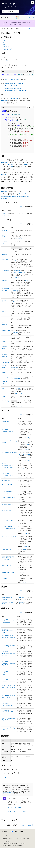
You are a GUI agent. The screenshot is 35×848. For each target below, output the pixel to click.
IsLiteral (4, 318)
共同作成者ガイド (8, 793)
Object (7, 79)
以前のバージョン (13, 839)
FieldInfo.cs (9, 61)
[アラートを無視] (32, 2)
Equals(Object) (6, 421)
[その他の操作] (32, 28)
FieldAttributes (15, 332)
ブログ (22, 839)
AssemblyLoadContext (20, 272)
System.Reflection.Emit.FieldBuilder (15, 90)
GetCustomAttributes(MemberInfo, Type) (8, 672)
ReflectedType (6, 401)
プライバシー (4, 841)
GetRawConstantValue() (8, 497)
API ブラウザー (15, 28)
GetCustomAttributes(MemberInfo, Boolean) (8, 653)
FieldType (4, 254)
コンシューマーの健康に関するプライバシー (12, 843)
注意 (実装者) (6, 46)
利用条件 (3, 845)
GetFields (27, 164)
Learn (3, 28)
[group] (17, 74)
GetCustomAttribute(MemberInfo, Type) (8, 630)
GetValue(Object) (24, 194)
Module (4, 388)
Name (3, 396)
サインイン (31, 17)
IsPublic (4, 341)
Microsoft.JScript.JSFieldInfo (13, 88)
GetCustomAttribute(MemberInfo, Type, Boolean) (8, 620)
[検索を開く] (25, 17)
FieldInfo (4, 100)
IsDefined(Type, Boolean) (9, 536)
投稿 (28, 839)
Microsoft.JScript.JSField (12, 86)
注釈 (4, 44)
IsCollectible (5, 270)
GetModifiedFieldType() (8, 485)
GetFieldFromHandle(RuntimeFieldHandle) (8, 475)
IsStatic (4, 372)
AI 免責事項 (4, 839)
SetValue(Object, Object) (8, 566)
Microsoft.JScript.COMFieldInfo (14, 84)
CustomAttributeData (24, 454)
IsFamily (4, 280)
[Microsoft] (17, 17)
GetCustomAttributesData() (9, 452)
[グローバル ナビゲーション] (1, 17)
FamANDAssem (15, 290)
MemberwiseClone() (7, 549)
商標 (9, 845)
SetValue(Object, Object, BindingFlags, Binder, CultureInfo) (8, 557)
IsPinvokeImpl (6, 330)
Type (28, 444)
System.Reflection (11, 57)
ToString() (4, 578)
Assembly (13, 261)
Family (26, 280)
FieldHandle (5, 248)
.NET (8, 28)
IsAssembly (5, 259)
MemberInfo (15, 79)
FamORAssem (14, 302)
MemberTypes (16, 378)
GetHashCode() (6, 480)
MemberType (5, 377)
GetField (10, 167)
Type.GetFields (13, 98)
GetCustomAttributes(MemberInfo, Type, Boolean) (8, 663)
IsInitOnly (4, 311)
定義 (4, 40)
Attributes (4, 230)
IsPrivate (4, 337)
